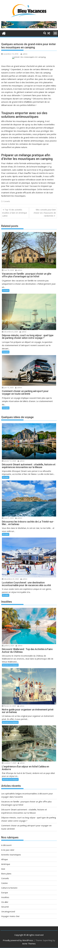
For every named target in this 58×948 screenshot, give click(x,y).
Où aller (5, 477)
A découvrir (6, 845)
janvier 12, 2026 (10, 461)
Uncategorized (8, 911)
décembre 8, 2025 (11, 332)
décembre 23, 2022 (11, 579)
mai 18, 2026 (9, 270)
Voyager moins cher (10, 916)
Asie (3, 868)
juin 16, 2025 (9, 387)
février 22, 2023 (10, 706)
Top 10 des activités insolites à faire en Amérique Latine (14, 212)
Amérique (5, 864)
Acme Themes (29, 943)
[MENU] (55, 33)
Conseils (6, 201)
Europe (4, 892)
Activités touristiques (10, 665)
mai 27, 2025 (9, 518)
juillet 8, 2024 (9, 645)
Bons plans (6, 873)
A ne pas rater (7, 849)
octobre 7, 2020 (10, 763)
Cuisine (4, 883)
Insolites (5, 897)
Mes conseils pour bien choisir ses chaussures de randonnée (45, 212)
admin (25, 54)
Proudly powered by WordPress (18, 940)
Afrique (4, 859)
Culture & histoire (9, 887)
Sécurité (5, 906)
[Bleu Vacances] (3, 33)
